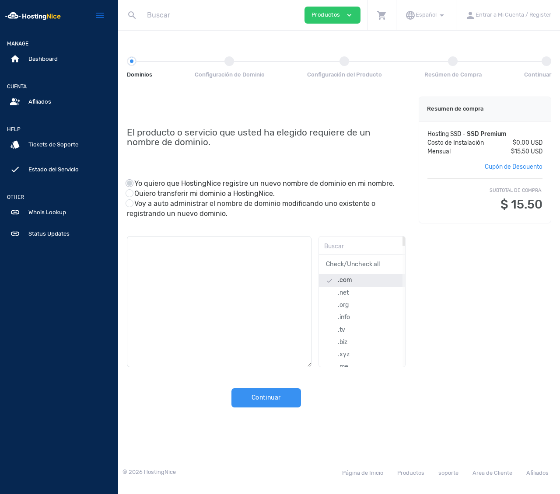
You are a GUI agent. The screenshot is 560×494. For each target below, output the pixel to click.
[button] (382, 15)
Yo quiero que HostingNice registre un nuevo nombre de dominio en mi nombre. (264, 183)
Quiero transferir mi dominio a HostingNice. (204, 193)
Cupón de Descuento (513, 166)
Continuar (266, 397)
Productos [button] (333, 15)
